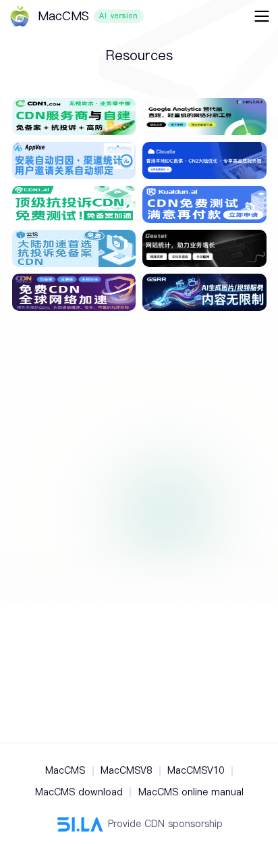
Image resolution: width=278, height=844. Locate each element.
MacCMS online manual (191, 792)
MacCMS (65, 770)
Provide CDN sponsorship (165, 823)
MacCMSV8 (126, 770)
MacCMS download (79, 792)
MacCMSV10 (195, 770)
